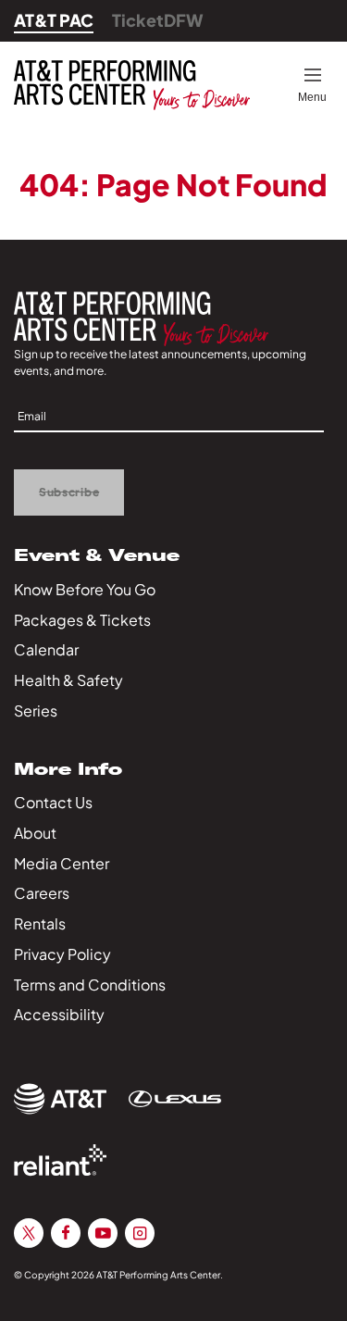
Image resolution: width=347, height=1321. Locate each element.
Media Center (61, 863)
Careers (41, 893)
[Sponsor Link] (60, 1099)
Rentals (40, 923)
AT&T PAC (53, 20)
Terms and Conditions (90, 984)
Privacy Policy (62, 954)
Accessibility (59, 1014)
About (35, 832)
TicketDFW (158, 20)
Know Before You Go (84, 589)
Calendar (46, 649)
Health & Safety (68, 680)
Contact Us (53, 802)
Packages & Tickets (82, 619)
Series (35, 710)
